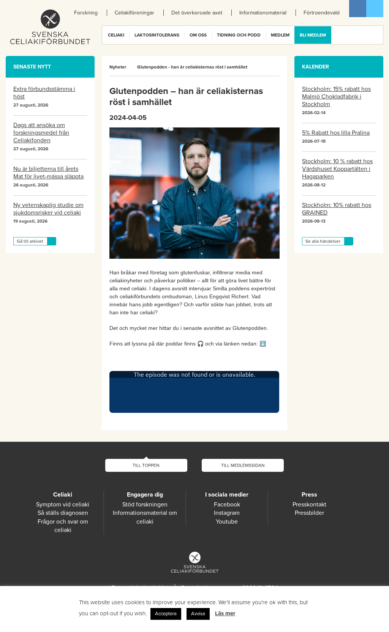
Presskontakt (309, 504)
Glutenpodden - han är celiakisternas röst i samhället (192, 67)
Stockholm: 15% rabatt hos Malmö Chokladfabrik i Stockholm (336, 96)
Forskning (86, 13)
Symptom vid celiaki (62, 504)
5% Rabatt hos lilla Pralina (336, 133)
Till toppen (146, 465)
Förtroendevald (322, 13)
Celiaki (116, 35)
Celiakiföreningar (134, 13)
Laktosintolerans (156, 35)
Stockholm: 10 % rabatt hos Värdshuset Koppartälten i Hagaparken (337, 169)
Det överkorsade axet (196, 13)
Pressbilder (309, 513)
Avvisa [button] (198, 614)
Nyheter (117, 67)
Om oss (198, 35)
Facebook (357, 8)
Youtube (227, 521)
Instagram (227, 513)
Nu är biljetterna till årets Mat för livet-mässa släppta (48, 172)
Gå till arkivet (30, 241)
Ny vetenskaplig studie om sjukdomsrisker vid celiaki (48, 209)
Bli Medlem (313, 35)
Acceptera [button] (166, 614)
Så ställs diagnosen (63, 513)
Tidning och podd (239, 35)
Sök (377, 35)
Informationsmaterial (262, 13)
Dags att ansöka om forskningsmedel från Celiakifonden (41, 132)
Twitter (374, 8)
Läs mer (225, 613)
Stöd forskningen (145, 504)
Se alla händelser (322, 241)
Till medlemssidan (243, 465)
